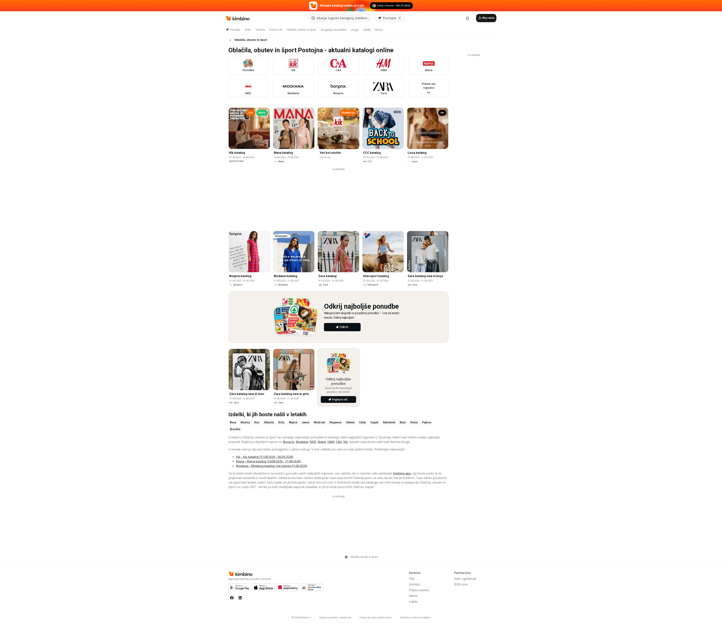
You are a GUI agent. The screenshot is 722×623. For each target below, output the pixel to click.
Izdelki (367, 29)
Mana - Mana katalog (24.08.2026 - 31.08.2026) (268, 461)
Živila (248, 29)
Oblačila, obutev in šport (301, 29)
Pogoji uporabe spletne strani (375, 617)
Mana (322, 442)
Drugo (355, 29)
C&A (339, 442)
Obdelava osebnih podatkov (415, 617)
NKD (313, 442)
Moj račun (488, 17)
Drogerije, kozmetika (333, 29)
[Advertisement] (338, 197)
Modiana (302, 442)
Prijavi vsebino (419, 590)
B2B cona (460, 584)
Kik (345, 442)
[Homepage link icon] (346, 557)
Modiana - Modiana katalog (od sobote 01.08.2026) (271, 466)
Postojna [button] (389, 18)
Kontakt (414, 584)
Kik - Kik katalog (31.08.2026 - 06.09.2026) (264, 457)
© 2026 (301, 617)
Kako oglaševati (465, 579)
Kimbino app (402, 473)
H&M (330, 442)
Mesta (379, 29)
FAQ (412, 579)
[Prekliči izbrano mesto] (399, 18)
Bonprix (288, 442)
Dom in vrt (275, 29)
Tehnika (260, 29)
